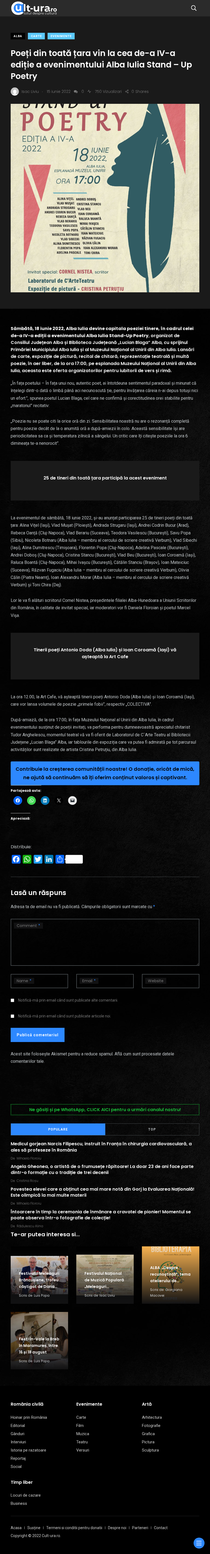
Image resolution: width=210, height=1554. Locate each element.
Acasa (16, 1528)
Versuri (82, 1450)
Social (16, 1466)
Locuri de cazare (26, 1495)
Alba (18, 36)
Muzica (82, 1433)
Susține (33, 1528)
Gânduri (17, 1433)
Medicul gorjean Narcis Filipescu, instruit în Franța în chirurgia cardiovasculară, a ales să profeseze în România (101, 1147)
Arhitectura (152, 1417)
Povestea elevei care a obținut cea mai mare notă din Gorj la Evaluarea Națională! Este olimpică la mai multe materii (102, 1192)
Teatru (82, 1442)
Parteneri (140, 1528)
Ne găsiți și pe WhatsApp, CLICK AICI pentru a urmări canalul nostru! (105, 1109)
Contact (161, 1528)
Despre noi (117, 1528)
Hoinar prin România (29, 1417)
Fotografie (151, 1425)
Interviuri (18, 1442)
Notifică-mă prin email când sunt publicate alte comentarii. (68, 1000)
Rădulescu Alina (30, 1226)
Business (19, 1503)
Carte (36, 36)
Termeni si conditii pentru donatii (74, 1528)
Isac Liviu (107, 1295)
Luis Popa (41, 1295)
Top (152, 1129)
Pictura (148, 1442)
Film (80, 1425)
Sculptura (150, 1450)
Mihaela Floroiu (29, 1158)
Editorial (18, 1425)
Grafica (148, 1433)
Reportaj (18, 1458)
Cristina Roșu (27, 1180)
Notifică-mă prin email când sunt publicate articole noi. (64, 1016)
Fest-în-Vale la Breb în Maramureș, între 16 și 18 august (39, 1345)
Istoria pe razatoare (28, 1450)
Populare (58, 1129)
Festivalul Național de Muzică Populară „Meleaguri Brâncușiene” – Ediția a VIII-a (104, 1286)
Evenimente (61, 36)
